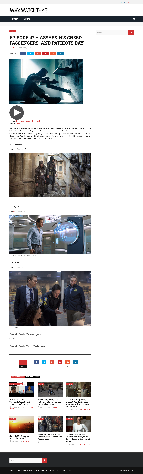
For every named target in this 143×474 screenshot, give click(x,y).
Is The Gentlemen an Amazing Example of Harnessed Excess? (33, 25)
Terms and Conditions (57, 470)
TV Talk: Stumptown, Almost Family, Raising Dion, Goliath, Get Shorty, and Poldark (77, 403)
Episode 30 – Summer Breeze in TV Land (19, 437)
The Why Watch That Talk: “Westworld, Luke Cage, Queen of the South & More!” (78, 437)
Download (36, 121)
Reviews (27, 19)
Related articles (18, 377)
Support (37, 470)
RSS (18, 123)
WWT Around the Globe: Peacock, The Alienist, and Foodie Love (50, 436)
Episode (12, 31)
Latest (15, 19)
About (11, 470)
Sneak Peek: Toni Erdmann (27, 346)
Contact (69, 470)
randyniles (26, 441)
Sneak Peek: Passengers (25, 334)
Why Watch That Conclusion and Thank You (27, 23)
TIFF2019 (20, 384)
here (14, 149)
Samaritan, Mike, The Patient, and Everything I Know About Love (49, 401)
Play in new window (23, 121)
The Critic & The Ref (56, 442)
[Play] (16, 112)
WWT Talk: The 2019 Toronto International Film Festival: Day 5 (19, 401)
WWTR (12, 48)
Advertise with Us (22, 470)
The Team (44, 470)
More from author (32, 377)
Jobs (30, 470)
